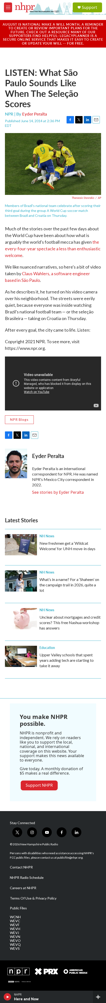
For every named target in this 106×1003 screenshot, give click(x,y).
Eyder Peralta (34, 114)
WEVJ (14, 933)
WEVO (15, 941)
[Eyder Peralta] (16, 463)
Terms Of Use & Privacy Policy (33, 898)
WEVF (14, 925)
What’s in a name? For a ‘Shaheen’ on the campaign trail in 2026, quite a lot (69, 585)
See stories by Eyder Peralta (58, 492)
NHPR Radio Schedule (27, 878)
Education (47, 647)
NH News (46, 535)
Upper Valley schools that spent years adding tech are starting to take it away (66, 660)
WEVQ (15, 945)
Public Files (18, 908)
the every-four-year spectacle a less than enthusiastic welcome (53, 248)
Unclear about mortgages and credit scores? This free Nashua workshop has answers (70, 622)
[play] (7, 996)
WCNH (15, 917)
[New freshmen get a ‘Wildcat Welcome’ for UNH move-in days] (21, 544)
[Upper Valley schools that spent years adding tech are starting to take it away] (21, 656)
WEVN (15, 937)
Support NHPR (39, 785)
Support (89, 7)
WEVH (15, 929)
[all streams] (99, 997)
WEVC (15, 921)
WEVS (15, 949)
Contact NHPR (21, 867)
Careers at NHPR (23, 888)
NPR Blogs (19, 419)
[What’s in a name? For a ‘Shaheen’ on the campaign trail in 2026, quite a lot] (21, 581)
